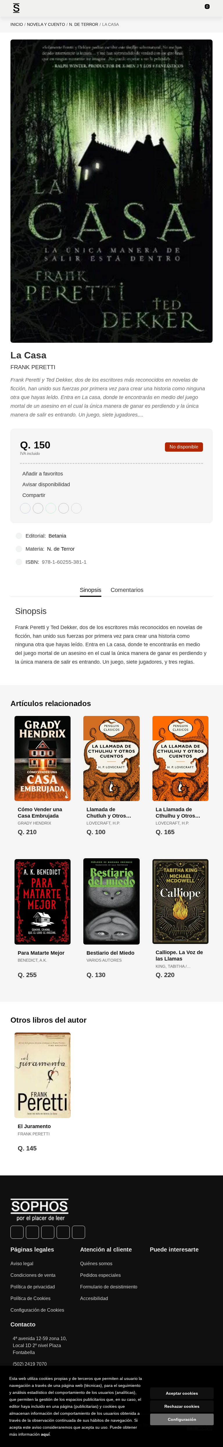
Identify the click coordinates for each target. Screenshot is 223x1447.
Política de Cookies (30, 1298)
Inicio (16, 24)
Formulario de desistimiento (108, 1286)
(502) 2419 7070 (30, 1364)
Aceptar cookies (182, 1393)
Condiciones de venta (32, 1275)
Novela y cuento (46, 24)
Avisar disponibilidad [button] (46, 484)
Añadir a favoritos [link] (42, 474)
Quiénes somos (96, 1263)
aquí (45, 1434)
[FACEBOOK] (17, 1232)
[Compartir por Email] (63, 508)
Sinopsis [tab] (90, 590)
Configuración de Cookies (37, 1310)
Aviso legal (21, 1263)
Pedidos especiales (100, 1275)
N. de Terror (83, 24)
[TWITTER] (32, 1232)
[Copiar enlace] (76, 508)
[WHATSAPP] (63, 1232)
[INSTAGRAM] (47, 1232)
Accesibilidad (94, 1298)
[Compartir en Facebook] (25, 508)
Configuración (182, 1419)
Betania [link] (57, 536)
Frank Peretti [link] (32, 367)
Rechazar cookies (181, 1406)
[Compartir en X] (38, 508)
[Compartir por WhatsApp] (51, 508)
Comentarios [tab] (127, 590)
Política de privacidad (32, 1286)
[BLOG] (78, 1232)
